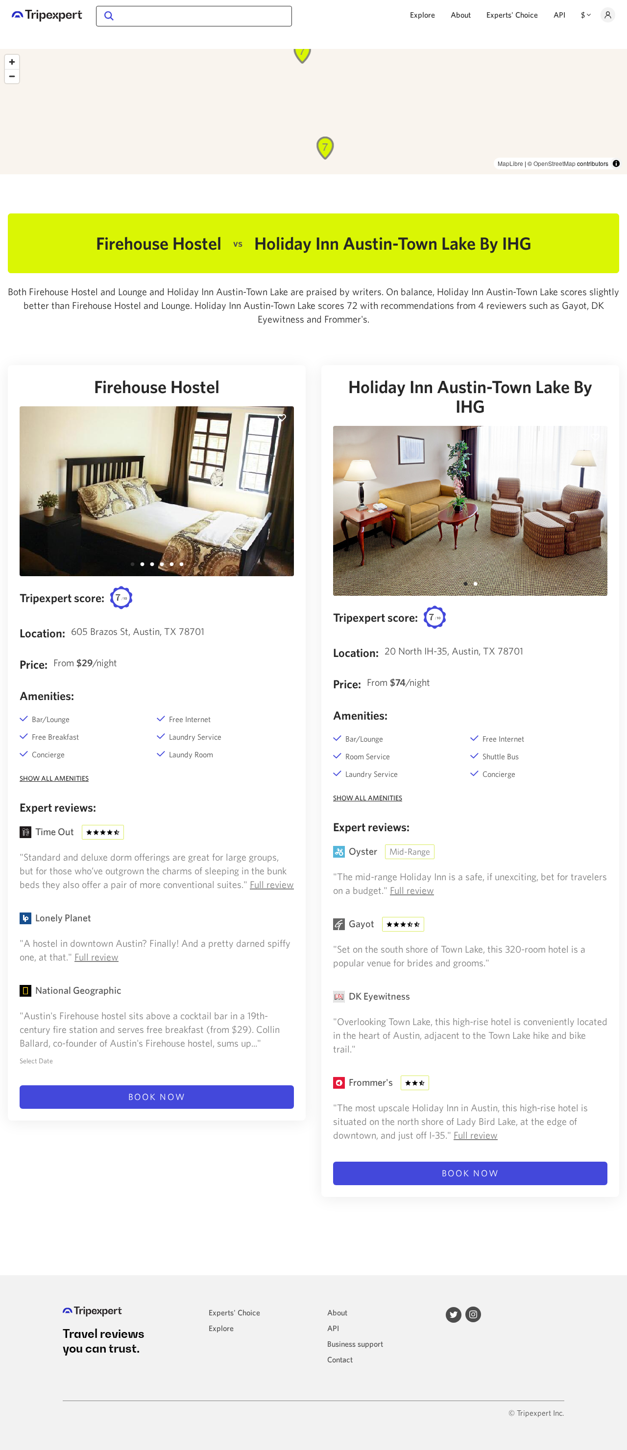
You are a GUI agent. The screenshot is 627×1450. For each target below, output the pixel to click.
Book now (157, 1097)
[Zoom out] (12, 76)
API (559, 14)
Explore (422, 14)
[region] (313, 111)
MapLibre (510, 163)
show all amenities (54, 778)
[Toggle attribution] (616, 163)
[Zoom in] (12, 62)
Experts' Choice (512, 14)
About (461, 14)
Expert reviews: (58, 807)
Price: (34, 664)
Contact (340, 1359)
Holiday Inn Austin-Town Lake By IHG (470, 396)
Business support (355, 1343)
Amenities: (47, 695)
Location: (42, 633)
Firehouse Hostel (156, 387)
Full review (272, 884)
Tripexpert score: (62, 598)
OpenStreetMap (554, 163)
